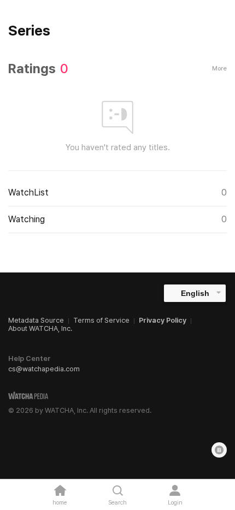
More (219, 68)
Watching (117, 219)
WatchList (117, 192)
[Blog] (219, 450)
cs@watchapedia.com (44, 369)
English (195, 293)
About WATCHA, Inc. (40, 328)
